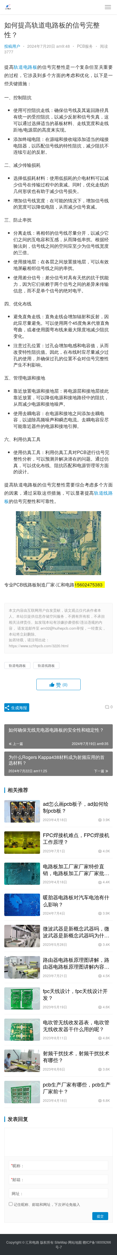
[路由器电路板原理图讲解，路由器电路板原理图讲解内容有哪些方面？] (22, 967)
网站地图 (75, 1242)
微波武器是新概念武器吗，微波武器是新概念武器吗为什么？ (76, 931)
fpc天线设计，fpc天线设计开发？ (75, 994)
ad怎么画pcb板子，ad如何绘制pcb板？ (75, 807)
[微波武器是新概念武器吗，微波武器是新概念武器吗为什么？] (22, 936)
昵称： (17, 1165)
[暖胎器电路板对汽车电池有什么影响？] (22, 905)
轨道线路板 (46, 665)
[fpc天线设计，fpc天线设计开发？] (22, 998)
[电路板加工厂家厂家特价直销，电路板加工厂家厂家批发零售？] (22, 874)
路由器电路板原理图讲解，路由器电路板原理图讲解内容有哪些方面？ (76, 963)
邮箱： (17, 1179)
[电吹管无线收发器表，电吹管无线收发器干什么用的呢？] (22, 1030)
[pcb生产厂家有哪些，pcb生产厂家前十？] (22, 1092)
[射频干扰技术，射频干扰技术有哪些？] (22, 1061)
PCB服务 (85, 46)
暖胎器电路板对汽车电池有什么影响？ (76, 900)
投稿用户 (12, 46)
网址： (18, 1193)
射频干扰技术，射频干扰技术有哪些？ (76, 1056)
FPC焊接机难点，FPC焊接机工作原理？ (76, 838)
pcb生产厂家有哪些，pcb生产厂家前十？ (76, 1087)
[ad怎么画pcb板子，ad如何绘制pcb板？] (22, 811)
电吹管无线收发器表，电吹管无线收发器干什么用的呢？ (76, 1025)
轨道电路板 (25, 67)
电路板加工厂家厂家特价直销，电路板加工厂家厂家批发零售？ (76, 869)
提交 (100, 1216)
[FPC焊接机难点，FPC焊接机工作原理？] (22, 842)
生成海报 (18, 707)
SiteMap (61, 1242)
